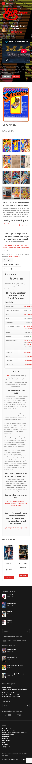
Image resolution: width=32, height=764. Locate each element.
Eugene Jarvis (28, 360)
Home (4, 725)
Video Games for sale (8, 729)
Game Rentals (6, 736)
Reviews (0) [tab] (8, 269)
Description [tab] (8, 260)
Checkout (5, 748)
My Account (5, 744)
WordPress (12, 759)
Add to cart (16, 76)
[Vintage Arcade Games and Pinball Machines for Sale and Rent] (15, 14)
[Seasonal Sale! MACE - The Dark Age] (5, 31)
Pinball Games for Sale (14, 256)
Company (5, 738)
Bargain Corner (6, 687)
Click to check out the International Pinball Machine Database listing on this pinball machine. (16, 529)
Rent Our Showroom (8, 734)
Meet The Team (6, 740)
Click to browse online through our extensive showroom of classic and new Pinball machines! (16, 503)
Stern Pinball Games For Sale (10, 695)
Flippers (26, 340)
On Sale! (4, 691)
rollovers (28, 342)
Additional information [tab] (11, 264)
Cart (3, 750)
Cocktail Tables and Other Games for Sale (14, 689)
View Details (7, 76)
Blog (3, 742)
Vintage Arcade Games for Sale (11, 697)
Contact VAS (6, 746)
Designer (8, 375)
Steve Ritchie (27, 352)
